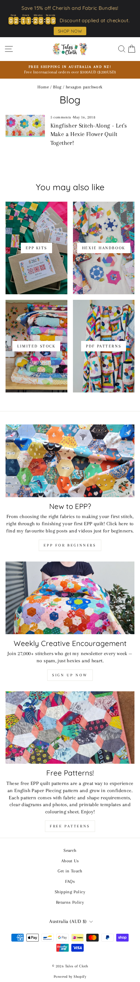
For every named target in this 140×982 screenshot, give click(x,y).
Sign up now (70, 675)
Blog (57, 86)
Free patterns (70, 826)
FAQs (70, 881)
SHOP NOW (70, 31)
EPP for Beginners (70, 545)
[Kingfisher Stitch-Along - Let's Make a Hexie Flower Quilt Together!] (25, 126)
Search (69, 850)
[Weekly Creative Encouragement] (70, 597)
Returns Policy (70, 902)
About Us (70, 860)
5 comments (61, 117)
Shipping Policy (70, 891)
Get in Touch (70, 870)
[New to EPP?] (70, 460)
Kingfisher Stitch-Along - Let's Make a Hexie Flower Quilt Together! (88, 134)
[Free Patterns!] (70, 727)
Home (43, 86)
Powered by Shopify (70, 976)
